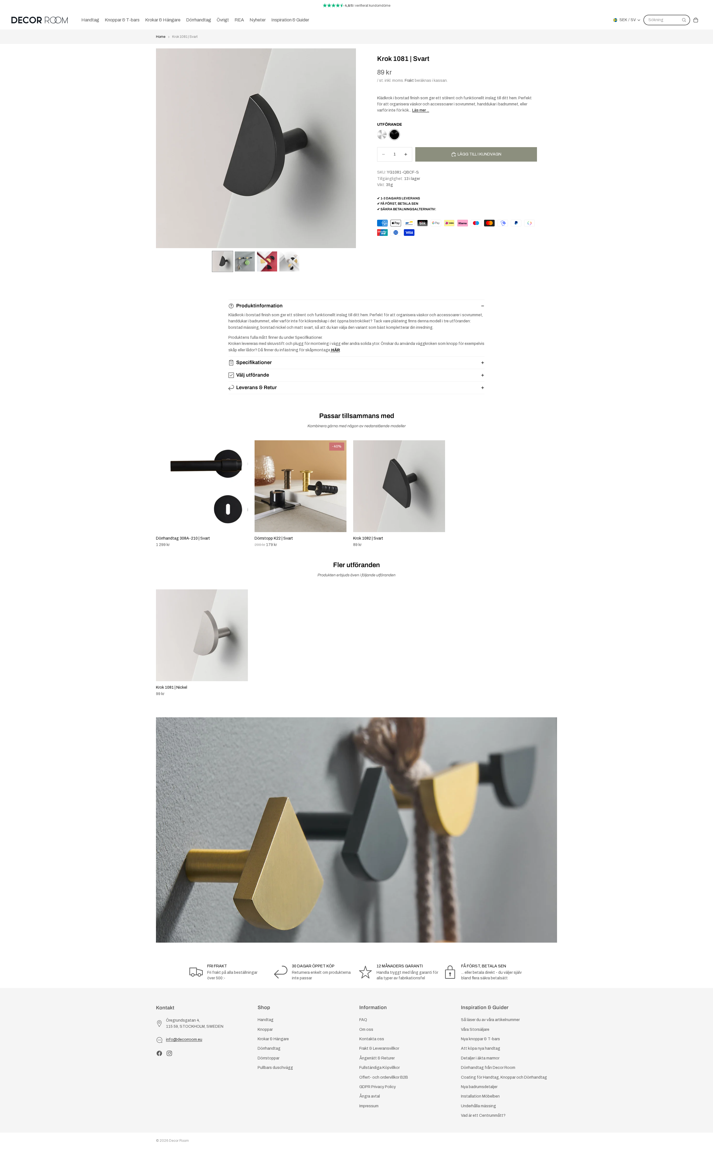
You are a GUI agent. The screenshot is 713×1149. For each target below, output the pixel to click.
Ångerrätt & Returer (377, 1058)
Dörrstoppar (268, 1058)
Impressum (369, 1106)
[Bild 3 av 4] (267, 261)
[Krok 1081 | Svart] (394, 134)
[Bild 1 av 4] (223, 261)
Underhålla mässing (478, 1106)
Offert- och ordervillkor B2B (383, 1077)
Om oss (366, 1029)
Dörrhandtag (269, 1048)
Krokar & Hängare (273, 1039)
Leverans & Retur (256, 387)
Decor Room (179, 1141)
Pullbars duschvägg (275, 1068)
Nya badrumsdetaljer (479, 1087)
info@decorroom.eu (184, 1039)
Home (160, 36)
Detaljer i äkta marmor (480, 1058)
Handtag (266, 1020)
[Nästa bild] (551, 494)
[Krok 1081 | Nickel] (382, 134)
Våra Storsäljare (475, 1029)
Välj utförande (252, 375)
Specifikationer (254, 362)
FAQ (363, 1020)
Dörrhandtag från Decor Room (488, 1068)
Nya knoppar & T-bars (480, 1039)
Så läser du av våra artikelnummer (490, 1020)
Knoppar (265, 1029)
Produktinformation (259, 305)
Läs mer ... (420, 110)
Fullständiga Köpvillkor (379, 1068)
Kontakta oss (371, 1039)
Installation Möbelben (480, 1096)
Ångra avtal (369, 1096)
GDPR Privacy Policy (377, 1087)
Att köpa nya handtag (480, 1048)
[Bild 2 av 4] (245, 261)
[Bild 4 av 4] (289, 261)
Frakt (409, 80)
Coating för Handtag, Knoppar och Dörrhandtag (504, 1077)
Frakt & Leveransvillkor (379, 1048)
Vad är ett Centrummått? (483, 1115)
